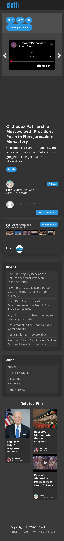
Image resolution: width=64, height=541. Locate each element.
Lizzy (42, 495)
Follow (52, 184)
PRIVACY (25, 532)
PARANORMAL (17, 390)
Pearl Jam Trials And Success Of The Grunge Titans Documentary (32, 342)
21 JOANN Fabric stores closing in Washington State (30, 317)
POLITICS (14, 384)
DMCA (36, 532)
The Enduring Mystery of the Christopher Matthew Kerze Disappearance (27, 278)
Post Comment (47, 212)
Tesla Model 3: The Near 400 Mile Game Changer (30, 327)
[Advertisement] (32, 97)
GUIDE (13, 532)
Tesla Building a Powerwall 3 (27, 334)
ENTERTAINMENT (19, 373)
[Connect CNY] (19, 249)
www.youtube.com (21, 27)
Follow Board (49, 224)
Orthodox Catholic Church (18, 226)
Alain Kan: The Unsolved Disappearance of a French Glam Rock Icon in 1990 (29, 305)
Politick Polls (17, 460)
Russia (11, 169)
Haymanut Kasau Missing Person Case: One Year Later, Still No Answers (29, 291)
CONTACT (48, 532)
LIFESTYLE (14, 378)
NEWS (12, 367)
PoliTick (16, 458)
